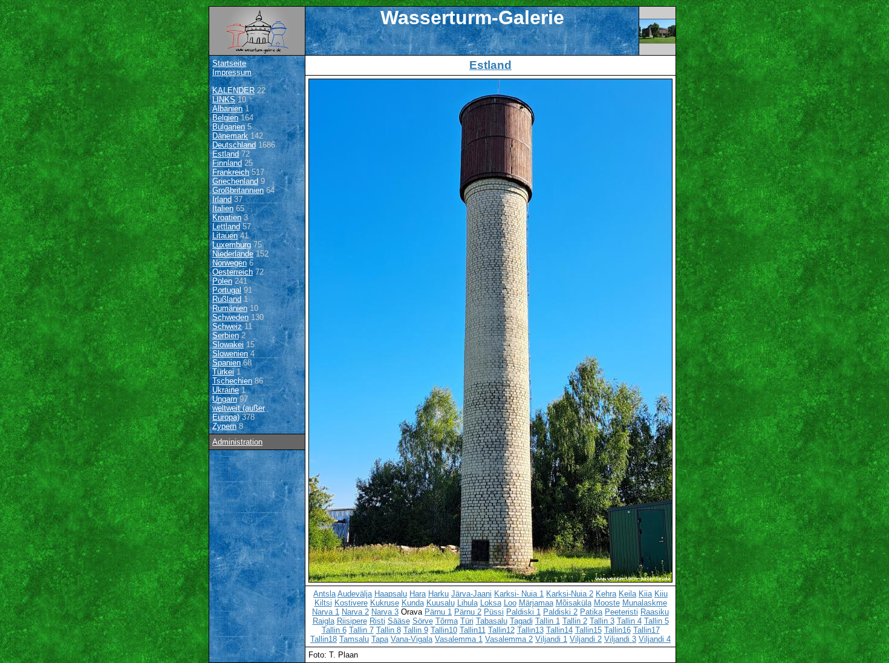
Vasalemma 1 (459, 639)
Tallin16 (617, 630)
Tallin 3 (602, 620)
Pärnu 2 (467, 611)
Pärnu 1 (438, 611)
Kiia (645, 593)
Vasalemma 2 (509, 639)
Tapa (379, 639)
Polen (222, 281)
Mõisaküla (573, 602)
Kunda (413, 602)
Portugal (226, 290)
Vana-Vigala (411, 639)
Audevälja (354, 593)
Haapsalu (390, 593)
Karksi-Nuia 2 (569, 593)
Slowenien (230, 353)
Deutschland (234, 144)
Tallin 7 (361, 630)
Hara (417, 593)
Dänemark (230, 135)
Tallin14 (559, 630)
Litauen (225, 235)
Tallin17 (646, 630)
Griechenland (235, 181)
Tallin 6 (334, 630)
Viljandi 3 (620, 639)
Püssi (494, 611)
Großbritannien (238, 190)
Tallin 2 (574, 620)
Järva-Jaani (471, 593)
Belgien (225, 117)
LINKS (223, 99)
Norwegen (229, 262)
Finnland (227, 163)
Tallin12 (501, 630)
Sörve (422, 620)
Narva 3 (385, 611)
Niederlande (232, 253)
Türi (467, 620)
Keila (627, 593)
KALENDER (233, 90)
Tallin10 (444, 630)
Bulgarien (228, 126)
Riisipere (352, 620)
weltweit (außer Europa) (238, 412)
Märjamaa (536, 602)
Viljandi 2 (586, 639)
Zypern (224, 426)
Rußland (226, 299)
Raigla (323, 620)
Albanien (227, 108)
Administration (237, 441)
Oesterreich (232, 271)
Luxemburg (231, 244)
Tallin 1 (547, 620)
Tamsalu (354, 639)
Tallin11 (473, 630)
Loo (510, 602)
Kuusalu (440, 602)
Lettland (226, 226)
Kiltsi (323, 602)
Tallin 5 (656, 620)
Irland (222, 199)
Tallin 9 (415, 630)
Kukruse (384, 602)
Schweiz (227, 326)
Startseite (229, 63)
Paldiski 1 (523, 611)
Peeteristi (621, 611)
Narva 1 (325, 611)
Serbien (225, 335)
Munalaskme (644, 602)
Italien (222, 208)
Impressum (232, 72)
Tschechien (232, 380)
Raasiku (654, 611)
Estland (225, 153)
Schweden (230, 317)
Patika (591, 611)
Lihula (467, 602)
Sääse (399, 620)
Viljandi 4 (655, 639)
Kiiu (661, 593)
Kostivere (351, 602)
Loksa (490, 602)
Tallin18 (323, 639)
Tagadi (521, 620)
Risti (377, 620)
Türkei (223, 371)
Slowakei (228, 344)
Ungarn (224, 398)
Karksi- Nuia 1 (519, 593)
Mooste (607, 602)
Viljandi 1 (551, 639)
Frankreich (230, 172)
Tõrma (446, 620)
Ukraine (225, 389)
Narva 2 (355, 611)
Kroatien (226, 217)
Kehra (606, 593)
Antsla (324, 593)
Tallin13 (530, 630)
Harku (438, 593)
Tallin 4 (629, 620)
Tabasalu (491, 620)
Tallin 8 (388, 630)
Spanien (226, 362)
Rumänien (229, 308)
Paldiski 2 (560, 611)
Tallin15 (588, 630)
